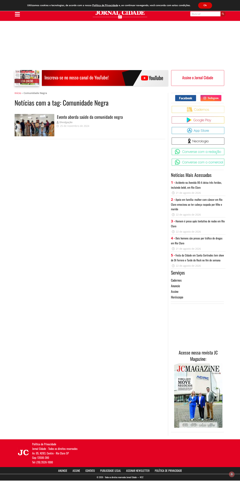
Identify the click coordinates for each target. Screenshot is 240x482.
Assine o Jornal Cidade (197, 77)
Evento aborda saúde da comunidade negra (90, 117)
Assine (175, 291)
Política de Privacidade (168, 470)
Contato (90, 470)
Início (18, 93)
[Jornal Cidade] (120, 14)
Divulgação (66, 122)
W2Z (141, 477)
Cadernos (176, 280)
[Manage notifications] (232, 474)
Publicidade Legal (110, 470)
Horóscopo (177, 297)
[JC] (23, 452)
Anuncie (175, 286)
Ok (205, 5)
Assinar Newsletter (138, 470)
